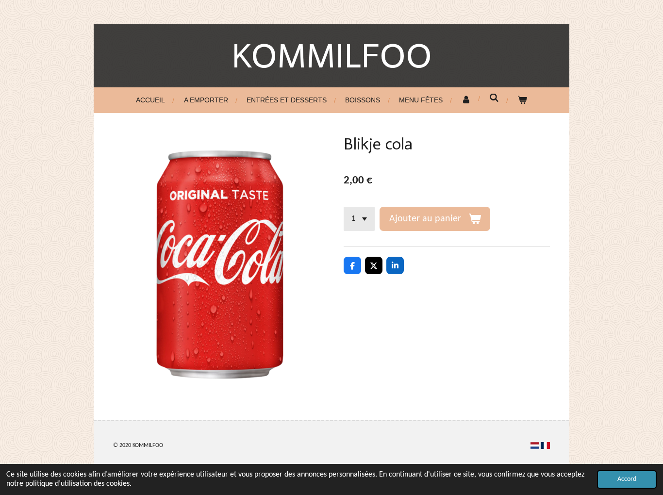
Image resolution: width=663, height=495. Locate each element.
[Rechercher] (494, 98)
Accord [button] (626, 479)
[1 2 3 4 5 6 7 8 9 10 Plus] (359, 219)
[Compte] (466, 100)
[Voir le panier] (522, 100)
